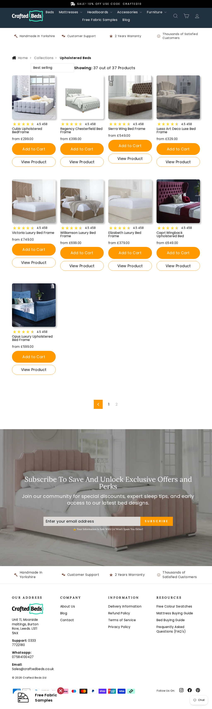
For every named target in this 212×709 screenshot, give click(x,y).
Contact (67, 620)
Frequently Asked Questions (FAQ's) (171, 629)
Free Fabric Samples (100, 19)
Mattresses (69, 12)
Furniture (155, 12)
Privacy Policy (119, 627)
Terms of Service (122, 620)
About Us (67, 606)
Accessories (128, 12)
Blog (126, 19)
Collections (43, 58)
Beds (50, 12)
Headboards (98, 12)
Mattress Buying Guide (175, 613)
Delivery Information (124, 606)
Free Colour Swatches (174, 606)
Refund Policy (119, 613)
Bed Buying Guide (171, 620)
